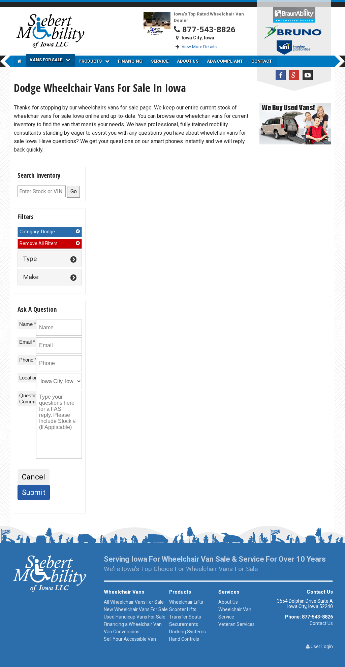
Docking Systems (187, 631)
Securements (183, 624)
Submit (33, 492)
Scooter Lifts (182, 609)
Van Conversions (121, 631)
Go (73, 191)
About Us (187, 61)
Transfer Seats (185, 617)
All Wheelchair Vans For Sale (134, 602)
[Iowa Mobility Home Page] (20, 61)
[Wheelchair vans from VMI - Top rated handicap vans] (294, 48)
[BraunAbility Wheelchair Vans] (294, 14)
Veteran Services (236, 624)
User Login (321, 646)
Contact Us (321, 623)
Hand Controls (184, 639)
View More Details (199, 46)
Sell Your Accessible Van (130, 639)
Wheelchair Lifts (186, 602)
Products (90, 61)
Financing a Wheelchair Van (133, 624)
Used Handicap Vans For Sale (134, 617)
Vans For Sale (46, 59)
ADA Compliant (225, 61)
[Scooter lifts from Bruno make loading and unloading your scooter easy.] (294, 31)
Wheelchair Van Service (234, 613)
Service (159, 61)
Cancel (33, 477)
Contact (261, 61)
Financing (130, 61)
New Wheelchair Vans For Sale (136, 609)
